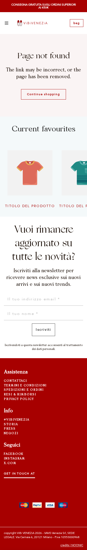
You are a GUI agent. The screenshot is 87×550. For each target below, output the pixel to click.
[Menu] (6, 23)
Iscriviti (43, 329)
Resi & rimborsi (20, 394)
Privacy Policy (19, 399)
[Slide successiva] (77, 177)
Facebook (13, 454)
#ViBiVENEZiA (16, 419)
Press (10, 428)
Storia (11, 424)
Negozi (11, 433)
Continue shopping (43, 94)
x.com (10, 463)
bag (76, 23)
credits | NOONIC (71, 545)
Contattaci (15, 381)
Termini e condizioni (25, 385)
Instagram (14, 458)
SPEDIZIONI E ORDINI (24, 390)
